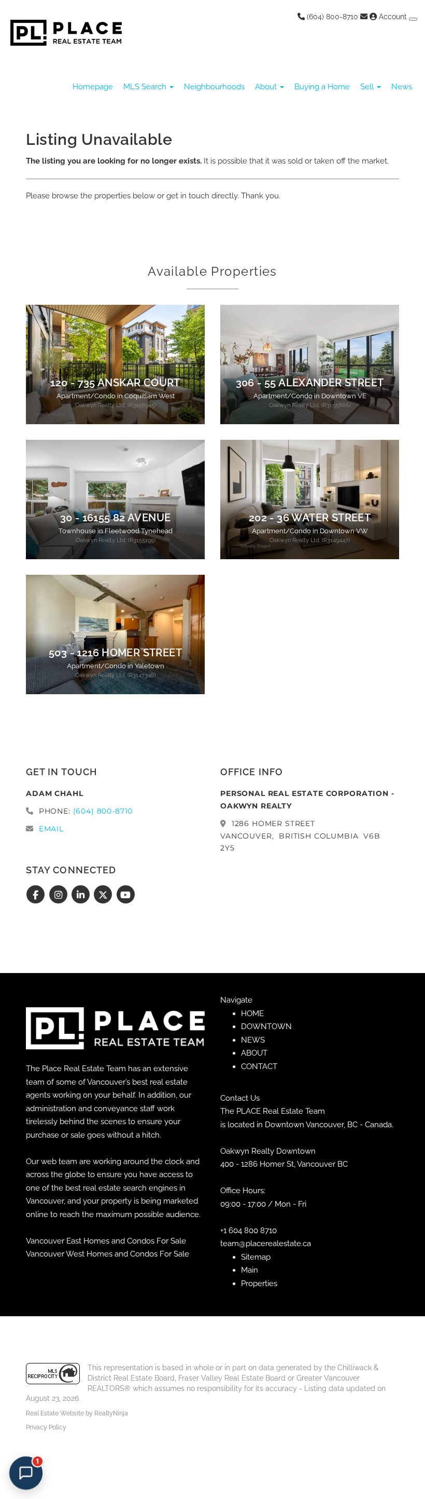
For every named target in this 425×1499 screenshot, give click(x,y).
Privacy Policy (46, 1427)
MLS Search (145, 86)
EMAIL (51, 828)
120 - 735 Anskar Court (115, 383)
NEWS (253, 1040)
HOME (252, 1013)
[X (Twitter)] (104, 895)
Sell (368, 86)
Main (249, 1270)
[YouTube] (126, 895)
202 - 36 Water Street (310, 518)
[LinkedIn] (82, 895)
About (267, 86)
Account (393, 16)
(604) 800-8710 (331, 16)
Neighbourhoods (214, 86)
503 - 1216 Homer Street (115, 653)
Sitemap (256, 1257)
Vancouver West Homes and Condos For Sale (107, 1254)
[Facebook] (37, 895)
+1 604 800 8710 (248, 1230)
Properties (259, 1283)
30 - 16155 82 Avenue (115, 518)
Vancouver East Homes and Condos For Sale (106, 1241)
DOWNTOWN (266, 1026)
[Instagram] (59, 895)
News (401, 86)
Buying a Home (322, 86)
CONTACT (259, 1066)
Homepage (93, 86)
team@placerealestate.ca (265, 1243)
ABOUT (254, 1053)
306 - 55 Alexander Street (310, 383)
